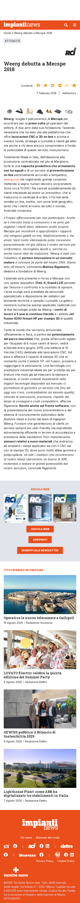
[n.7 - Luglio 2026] (15, 509)
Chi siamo (26, 837)
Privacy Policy (45, 861)
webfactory (69, 93)
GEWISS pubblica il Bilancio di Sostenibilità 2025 (30, 734)
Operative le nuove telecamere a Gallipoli (39, 618)
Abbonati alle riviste (48, 837)
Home (7, 33)
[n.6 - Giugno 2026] (39, 509)
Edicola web (40, 529)
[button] (66, 25)
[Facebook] (15, 846)
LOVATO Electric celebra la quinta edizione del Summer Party (32, 675)
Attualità (12, 41)
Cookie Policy (65, 861)
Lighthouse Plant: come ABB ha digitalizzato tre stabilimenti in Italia (36, 793)
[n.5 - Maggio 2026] (64, 509)
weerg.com (11, 179)
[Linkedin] (47, 846)
